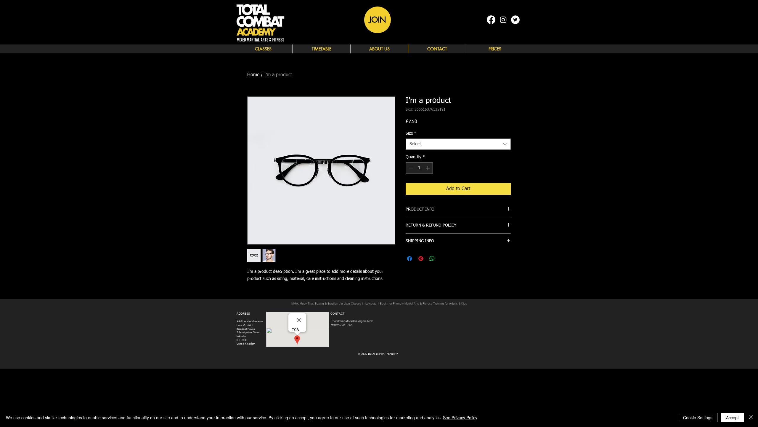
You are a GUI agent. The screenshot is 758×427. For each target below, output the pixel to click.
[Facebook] (491, 19)
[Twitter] (515, 19)
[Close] (750, 417)
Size (411, 133)
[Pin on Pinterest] (420, 258)
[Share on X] (443, 258)
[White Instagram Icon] (503, 19)
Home (253, 75)
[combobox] (458, 144)
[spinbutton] (419, 168)
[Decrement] (410, 168)
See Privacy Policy (460, 417)
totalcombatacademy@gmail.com (353, 321)
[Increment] (428, 168)
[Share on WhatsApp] (432, 258)
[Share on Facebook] (409, 258)
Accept (732, 417)
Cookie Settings (697, 417)
